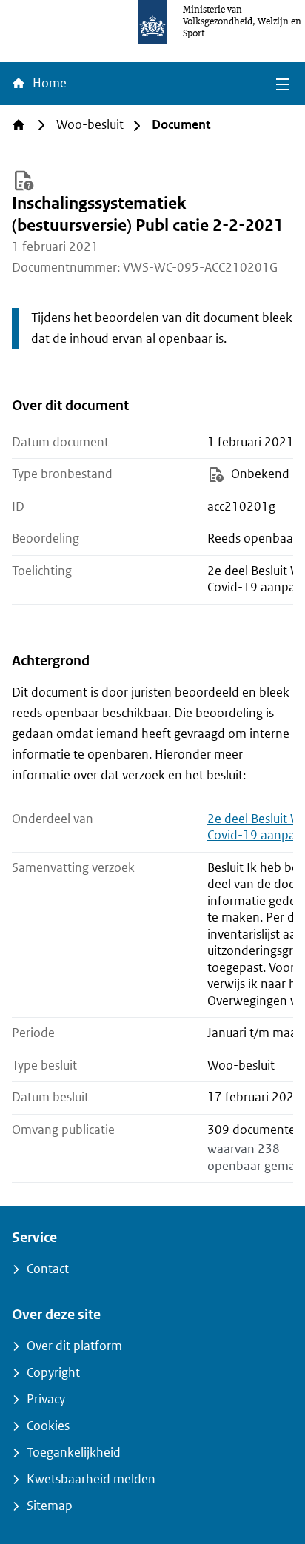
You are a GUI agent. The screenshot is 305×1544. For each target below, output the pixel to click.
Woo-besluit (90, 124)
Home (48, 83)
